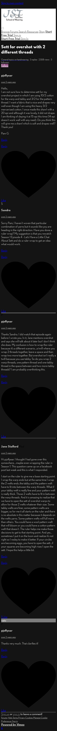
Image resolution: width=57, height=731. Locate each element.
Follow (4, 65)
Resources (32, 31)
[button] (3, 28)
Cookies (29, 717)
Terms (15, 717)
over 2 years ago (8, 82)
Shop (42, 31)
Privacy (21, 717)
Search (23, 31)
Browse (5, 31)
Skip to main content (12, 3)
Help (10, 717)
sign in (16, 714)
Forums (14, 31)
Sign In (24, 38)
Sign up (5, 714)
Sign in (17, 35)
